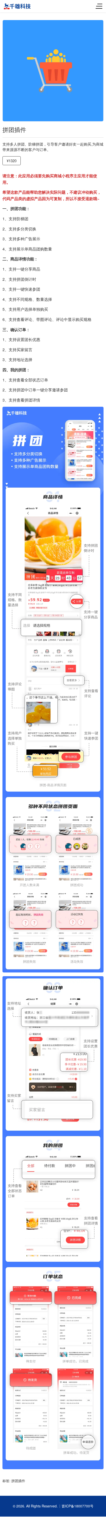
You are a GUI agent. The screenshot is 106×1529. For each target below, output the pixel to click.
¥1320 (12, 160)
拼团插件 (18, 1480)
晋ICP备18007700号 (77, 1505)
